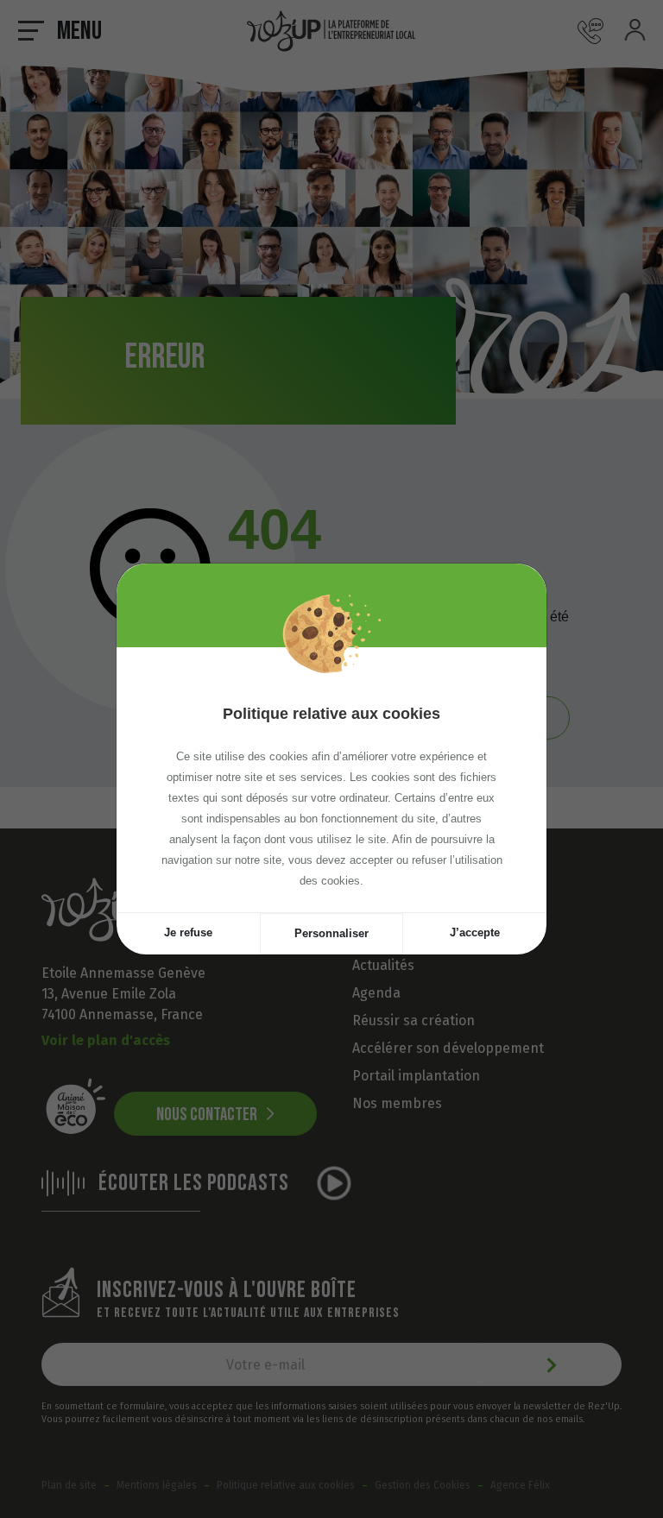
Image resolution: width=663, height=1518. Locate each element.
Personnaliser (331, 933)
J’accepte (475, 932)
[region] (331, 779)
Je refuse (188, 932)
